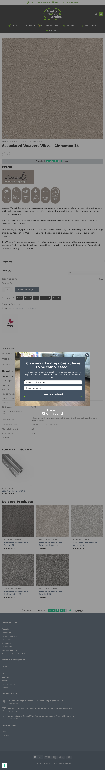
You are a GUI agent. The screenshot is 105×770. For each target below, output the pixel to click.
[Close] (87, 355)
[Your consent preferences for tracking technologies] (4, 765)
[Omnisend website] (52, 412)
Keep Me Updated (53, 394)
